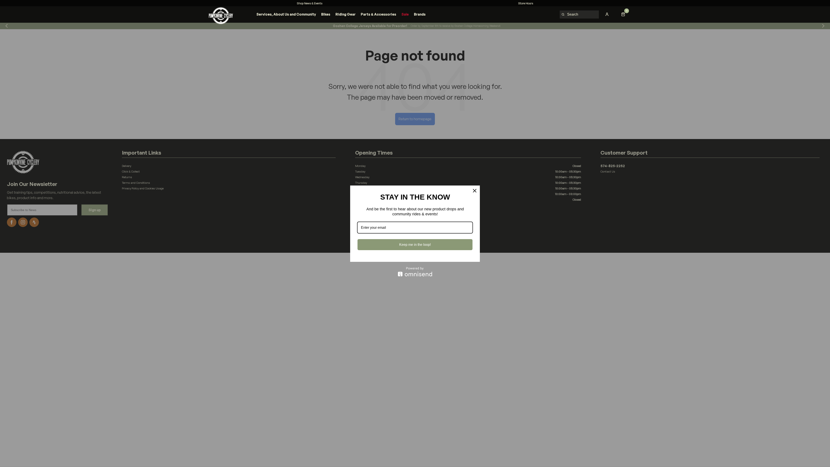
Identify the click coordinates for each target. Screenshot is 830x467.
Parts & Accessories (378, 14)
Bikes (325, 14)
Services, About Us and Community (286, 14)
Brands (420, 14)
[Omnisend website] (415, 271)
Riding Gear (345, 14)
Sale (405, 14)
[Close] (474, 191)
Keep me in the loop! (415, 244)
